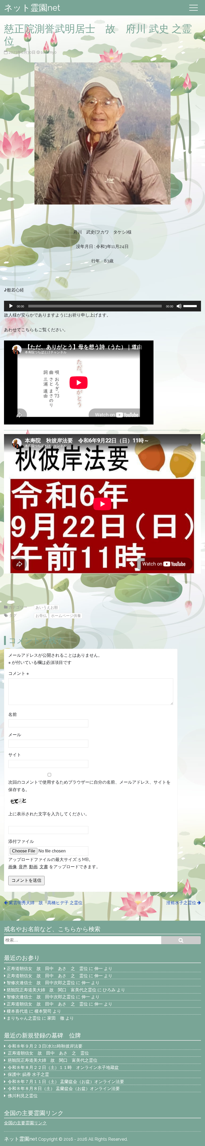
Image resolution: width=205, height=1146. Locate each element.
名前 (12, 714)
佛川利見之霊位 (23, 1095)
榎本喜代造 (17, 1011)
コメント (18, 673)
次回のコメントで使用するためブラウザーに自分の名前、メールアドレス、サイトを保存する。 (89, 786)
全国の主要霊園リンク (25, 1122)
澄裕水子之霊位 (181, 902)
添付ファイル (21, 841)
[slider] (190, 305)
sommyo (49, 52)
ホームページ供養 (66, 615)
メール (14, 734)
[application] (102, 306)
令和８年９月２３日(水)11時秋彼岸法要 (45, 1046)
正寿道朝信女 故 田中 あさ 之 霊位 (47, 968)
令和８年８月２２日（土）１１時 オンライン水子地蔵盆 (63, 1067)
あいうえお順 (47, 607)
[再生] (11, 306)
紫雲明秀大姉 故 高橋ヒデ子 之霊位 (45, 902)
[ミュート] (179, 306)
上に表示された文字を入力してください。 (48, 813)
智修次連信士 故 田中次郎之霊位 (41, 982)
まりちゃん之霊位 (24, 1018)
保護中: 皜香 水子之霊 (28, 1074)
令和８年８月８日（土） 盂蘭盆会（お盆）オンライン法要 (64, 1088)
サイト (14, 754)
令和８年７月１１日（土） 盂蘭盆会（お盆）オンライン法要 (66, 1081)
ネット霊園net (32, 8)
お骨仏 (41, 615)
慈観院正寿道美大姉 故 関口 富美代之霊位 (51, 989)
